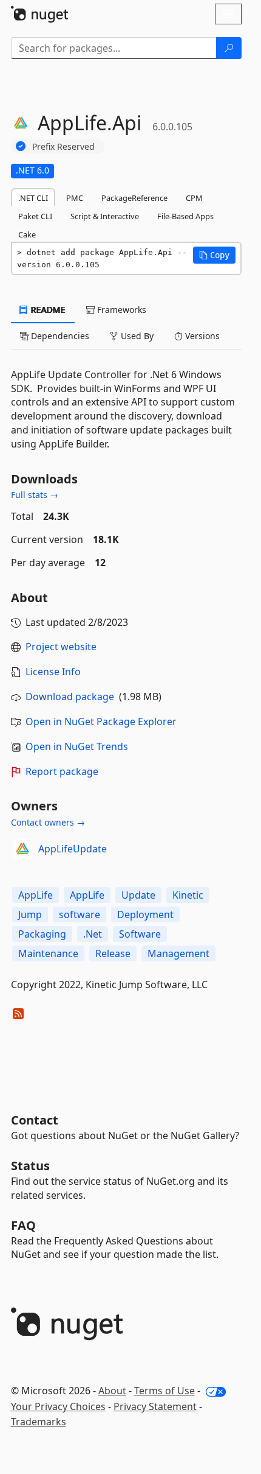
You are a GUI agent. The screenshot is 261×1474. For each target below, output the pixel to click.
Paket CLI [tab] (35, 216)
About (112, 1390)
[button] (214, 255)
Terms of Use (164, 1390)
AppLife (35, 895)
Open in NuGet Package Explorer (101, 721)
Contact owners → (48, 822)
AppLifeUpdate (72, 848)
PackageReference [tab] (134, 197)
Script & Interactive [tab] (104, 216)
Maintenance (48, 953)
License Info (53, 671)
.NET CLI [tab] (33, 197)
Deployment (145, 914)
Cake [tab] (27, 234)
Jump (30, 914)
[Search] (229, 48)
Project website (61, 646)
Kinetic (187, 895)
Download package (69, 696)
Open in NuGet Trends (76, 746)
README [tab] (47, 309)
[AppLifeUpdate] (22, 849)
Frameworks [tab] (120, 309)
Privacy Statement (155, 1406)
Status (30, 1165)
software (79, 914)
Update (138, 895)
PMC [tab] (74, 197)
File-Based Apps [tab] (185, 216)
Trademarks (38, 1421)
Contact (34, 1120)
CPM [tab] (194, 197)
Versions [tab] (201, 336)
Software (140, 934)
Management (178, 953)
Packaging (42, 934)
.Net (92, 934)
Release (112, 953)
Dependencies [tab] (59, 336)
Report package (61, 771)
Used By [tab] (136, 336)
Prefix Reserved (63, 146)
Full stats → (34, 494)
